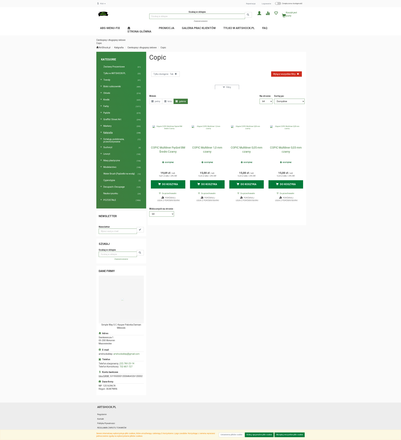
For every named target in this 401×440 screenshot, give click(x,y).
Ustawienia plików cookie (231, 435)
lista (169, 101)
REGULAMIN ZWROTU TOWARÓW (111, 428)
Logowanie (266, 4)
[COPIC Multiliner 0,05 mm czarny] (246, 127)
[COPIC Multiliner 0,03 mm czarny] (285, 127)
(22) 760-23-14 (126, 363)
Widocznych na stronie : (161, 209)
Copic (163, 47)
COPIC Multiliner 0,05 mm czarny (246, 149)
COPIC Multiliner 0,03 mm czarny (286, 149)
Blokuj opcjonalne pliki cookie (259, 435)
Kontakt (100, 419)
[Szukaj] (248, 14)
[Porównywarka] (268, 13)
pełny (157, 101)
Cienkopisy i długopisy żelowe (142, 47)
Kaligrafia (119, 47)
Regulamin (102, 414)
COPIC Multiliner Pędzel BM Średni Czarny (168, 149)
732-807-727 (126, 366)
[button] (103, 3)
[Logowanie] (259, 13)
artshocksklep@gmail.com (126, 354)
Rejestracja (250, 4)
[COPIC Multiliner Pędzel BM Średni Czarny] (168, 127)
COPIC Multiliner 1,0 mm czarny (207, 149)
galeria (182, 101)
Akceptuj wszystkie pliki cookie (289, 435)
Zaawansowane (200, 21)
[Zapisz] (140, 229)
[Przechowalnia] (276, 13)
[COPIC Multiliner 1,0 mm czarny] (207, 127)
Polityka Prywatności (106, 423)
